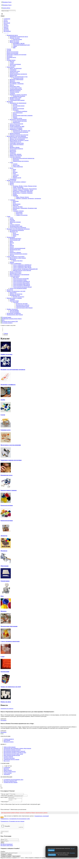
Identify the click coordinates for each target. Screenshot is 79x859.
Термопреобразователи (16, 89)
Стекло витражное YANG (20, 280)
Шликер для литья (15, 38)
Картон (12, 246)
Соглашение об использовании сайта (13, 779)
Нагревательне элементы (22, 305)
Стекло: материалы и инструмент (15, 256)
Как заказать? (7, 31)
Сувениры (12, 199)
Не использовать (63, 854)
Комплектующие (14, 300)
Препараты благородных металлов (19, 134)
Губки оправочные (18, 166)
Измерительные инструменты (21, 161)
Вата (11, 244)
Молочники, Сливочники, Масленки (22, 191)
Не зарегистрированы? (7, 844)
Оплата (6, 24)
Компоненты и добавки (16, 129)
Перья (11, 145)
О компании (7, 18)
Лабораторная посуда (15, 141)
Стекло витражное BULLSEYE (21, 282)
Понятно (51, 850)
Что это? (73, 848)
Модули (12, 255)
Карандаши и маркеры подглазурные (16, 54)
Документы (7, 774)
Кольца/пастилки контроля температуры (23, 158)
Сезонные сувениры (18, 211)
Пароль (2, 841)
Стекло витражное (15, 276)
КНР (14, 47)
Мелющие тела (14, 231)
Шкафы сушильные (15, 98)
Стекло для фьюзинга (15, 263)
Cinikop (15, 46)
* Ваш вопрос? (4, 801)
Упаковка (12, 299)
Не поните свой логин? (7, 845)
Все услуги (7, 760)
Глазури (9, 49)
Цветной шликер (17, 39)
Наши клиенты (8, 770)
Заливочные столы (15, 71)
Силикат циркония (15, 224)
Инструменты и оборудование (18, 258)
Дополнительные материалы (20, 132)
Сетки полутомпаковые (16, 128)
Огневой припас (11, 60)
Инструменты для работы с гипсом (19, 140)
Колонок (15, 172)
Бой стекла (16, 277)
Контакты (6, 29)
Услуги (5, 20)
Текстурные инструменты (17, 144)
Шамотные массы (14, 40)
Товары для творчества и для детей (16, 291)
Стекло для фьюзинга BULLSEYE (22, 266)
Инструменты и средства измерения (16, 136)
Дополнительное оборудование (24, 307)
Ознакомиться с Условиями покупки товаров (12, 821)
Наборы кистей (17, 177)
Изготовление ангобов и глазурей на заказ (15, 752)
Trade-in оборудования (9, 747)
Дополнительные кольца (22, 306)
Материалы (10, 101)
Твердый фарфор (14, 310)
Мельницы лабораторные (16, 79)
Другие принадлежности (16, 148)
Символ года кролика (21, 215)
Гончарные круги (11, 57)
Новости (6, 27)
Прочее (12, 183)
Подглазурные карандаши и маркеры (22, 115)
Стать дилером (7, 773)
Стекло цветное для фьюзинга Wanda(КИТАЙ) (25, 269)
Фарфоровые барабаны (19, 96)
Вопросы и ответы (9, 741)
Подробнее (3, 720)
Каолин (12, 219)
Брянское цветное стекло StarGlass (22, 270)
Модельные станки (15, 82)
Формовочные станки (15, 97)
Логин (2, 839)
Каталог (6, 21)
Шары (14, 235)
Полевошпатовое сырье (16, 226)
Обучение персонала (9, 758)
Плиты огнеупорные (15, 64)
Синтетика (16, 175)
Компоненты (16, 122)
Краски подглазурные (12, 51)
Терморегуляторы (14, 92)
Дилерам (6, 28)
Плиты (12, 251)
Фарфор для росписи (12, 309)
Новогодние (19, 213)
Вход (2, 842)
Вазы (14, 202)
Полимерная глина (15, 295)
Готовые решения (8, 756)
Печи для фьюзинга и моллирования (19, 274)
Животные (16, 201)
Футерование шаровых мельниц (12, 749)
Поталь (15, 114)
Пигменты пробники (21, 111)
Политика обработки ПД (10, 781)
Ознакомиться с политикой (41, 816)
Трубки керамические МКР (17, 126)
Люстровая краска (18, 112)
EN (2, 13)
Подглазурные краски (18, 105)
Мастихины (13, 151)
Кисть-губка (16, 165)
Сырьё (8, 216)
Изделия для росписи (18, 296)
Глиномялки (13, 69)
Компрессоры (13, 75)
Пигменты (9, 56)
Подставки (13, 65)
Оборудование (10, 67)
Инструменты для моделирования (19, 137)
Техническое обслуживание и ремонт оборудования (17, 748)
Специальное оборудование (17, 100)
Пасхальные (19, 212)
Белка (14, 169)
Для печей (15, 302)
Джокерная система (18, 78)
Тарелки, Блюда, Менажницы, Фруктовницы (25, 188)
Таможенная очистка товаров (11, 759)
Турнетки (12, 93)
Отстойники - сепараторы (17, 83)
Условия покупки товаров (10, 782)
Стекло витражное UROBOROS (21, 285)
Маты (11, 241)
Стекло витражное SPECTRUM (21, 284)
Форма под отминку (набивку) (18, 181)
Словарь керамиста (9, 739)
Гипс (11, 223)
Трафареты (13, 152)
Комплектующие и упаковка (14, 298)
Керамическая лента (15, 249)
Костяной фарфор (14, 312)
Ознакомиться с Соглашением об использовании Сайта (15, 818)
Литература (10, 289)
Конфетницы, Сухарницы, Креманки (23, 193)
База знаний (7, 23)
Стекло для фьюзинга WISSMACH (22, 264)
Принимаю (52, 854)
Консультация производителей (12, 755)
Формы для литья (11, 180)
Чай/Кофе (15, 195)
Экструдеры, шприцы (15, 154)
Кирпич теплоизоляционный (17, 248)
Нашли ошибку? (16, 856)
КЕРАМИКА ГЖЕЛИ (18, 43)
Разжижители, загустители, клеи (21, 130)
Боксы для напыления (15, 68)
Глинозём (12, 220)
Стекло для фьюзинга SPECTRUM (22, 267)
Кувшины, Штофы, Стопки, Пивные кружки (25, 186)
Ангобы (9, 50)
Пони (14, 173)
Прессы (12, 85)
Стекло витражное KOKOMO (21, 278)
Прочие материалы (15, 133)
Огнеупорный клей (15, 240)
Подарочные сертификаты (14, 313)
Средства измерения (15, 157)
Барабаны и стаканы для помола (18, 94)
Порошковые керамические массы (19, 36)
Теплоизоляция (11, 237)
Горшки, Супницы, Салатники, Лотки (23, 190)
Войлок (12, 245)
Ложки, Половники (18, 187)
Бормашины (13, 179)
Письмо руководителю (10, 771)
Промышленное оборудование (15, 314)
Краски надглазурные (12, 53)
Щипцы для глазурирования (17, 139)
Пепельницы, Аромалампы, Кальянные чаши (25, 208)
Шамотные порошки (15, 222)
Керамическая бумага (15, 238)
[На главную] (6, 2)
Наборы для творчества (16, 294)
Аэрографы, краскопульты (17, 143)
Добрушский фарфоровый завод (21, 45)
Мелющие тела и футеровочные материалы (18, 229)
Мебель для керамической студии (18, 76)
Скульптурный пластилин (20, 121)
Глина (11, 217)
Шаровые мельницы (15, 90)
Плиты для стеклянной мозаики (18, 288)
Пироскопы (16, 159)
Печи (8, 58)
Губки (11, 162)
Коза (14, 170)
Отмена (9, 854)
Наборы (15, 116)
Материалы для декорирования (18, 103)
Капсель (12, 61)
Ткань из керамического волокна (18, 253)
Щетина (15, 176)
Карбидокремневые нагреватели (18, 74)
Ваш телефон (4, 797)
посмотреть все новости (7, 708)
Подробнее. (72, 853)
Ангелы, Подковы (18, 206)
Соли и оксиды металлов (16, 123)
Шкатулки (15, 205)
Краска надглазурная (18, 108)
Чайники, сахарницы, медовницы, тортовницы (28, 198)
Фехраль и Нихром (15, 125)
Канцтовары (13, 292)
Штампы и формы (14, 147)
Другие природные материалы (18, 227)
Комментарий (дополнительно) (9, 853)
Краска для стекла (17, 260)
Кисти (11, 168)
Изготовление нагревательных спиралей (14, 751)
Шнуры (12, 242)
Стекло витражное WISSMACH (21, 281)
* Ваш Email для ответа (7, 795)
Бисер (14, 233)
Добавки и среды (17, 118)
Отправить (3, 854)
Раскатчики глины (15, 86)
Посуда (12, 184)
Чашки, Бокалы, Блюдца (22, 197)
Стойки (12, 62)
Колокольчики (16, 204)
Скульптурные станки (16, 87)
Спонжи (15, 163)
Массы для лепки (14, 42)
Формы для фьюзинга (15, 271)
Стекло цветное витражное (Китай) (22, 287)
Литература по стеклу (15, 273)
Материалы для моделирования (18, 119)
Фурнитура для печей (21, 303)
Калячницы (13, 150)
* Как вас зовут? (5, 794)
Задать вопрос (4, 831)
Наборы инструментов (16, 155)
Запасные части (14, 72)
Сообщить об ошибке (6, 856)
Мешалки (12, 80)
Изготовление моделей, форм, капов (13, 754)
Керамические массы (12, 35)
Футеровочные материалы (17, 230)
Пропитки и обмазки (15, 252)
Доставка (6, 25)
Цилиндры (16, 234)
